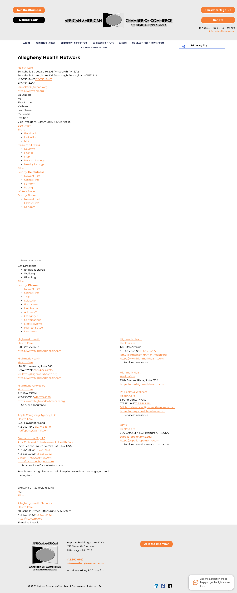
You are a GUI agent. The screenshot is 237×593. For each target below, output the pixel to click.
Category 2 (31, 316)
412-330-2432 (43, 514)
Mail (26, 141)
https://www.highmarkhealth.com (39, 350)
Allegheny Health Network (35, 503)
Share (21, 129)
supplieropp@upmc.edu (136, 436)
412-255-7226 (42, 397)
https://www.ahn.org (31, 90)
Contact (137, 42)
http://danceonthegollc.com (36, 461)
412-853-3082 (43, 453)
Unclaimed (31, 331)
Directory (67, 42)
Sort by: (31, 172)
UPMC (124, 425)
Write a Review (27, 191)
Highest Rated (33, 327)
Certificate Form (154, 42)
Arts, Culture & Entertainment (37, 442)
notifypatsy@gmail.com (33, 430)
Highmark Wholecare (31, 385)
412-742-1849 (42, 426)
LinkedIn (30, 137)
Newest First (32, 175)
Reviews (29, 148)
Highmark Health (29, 339)
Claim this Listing (29, 145)
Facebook (30, 133)
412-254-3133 (42, 449)
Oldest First (31, 179)
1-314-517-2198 (44, 370)
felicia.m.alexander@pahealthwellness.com (147, 407)
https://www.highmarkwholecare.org (41, 401)
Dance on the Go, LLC (31, 438)
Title (27, 296)
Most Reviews (33, 323)
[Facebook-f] (163, 586)
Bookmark (24, 125)
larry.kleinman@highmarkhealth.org (143, 354)
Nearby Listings (34, 164)
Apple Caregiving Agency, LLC (37, 415)
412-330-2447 (43, 79)
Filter (21, 168)
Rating (28, 187)
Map (27, 156)
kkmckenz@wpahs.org (33, 87)
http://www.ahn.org (30, 518)
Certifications (32, 319)
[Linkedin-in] (156, 586)
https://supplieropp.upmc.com (139, 440)
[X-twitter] (170, 586)
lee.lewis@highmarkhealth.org (37, 374)
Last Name (31, 308)
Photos (28, 152)
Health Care (25, 67)
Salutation (30, 300)
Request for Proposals (94, 47)
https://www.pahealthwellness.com (142, 411)
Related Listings (34, 160)
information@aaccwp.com (222, 31)
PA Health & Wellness (133, 391)
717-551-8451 (143, 403)
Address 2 (30, 312)
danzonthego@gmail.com (35, 457)
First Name (31, 304)
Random (29, 183)
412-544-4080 (147, 350)
